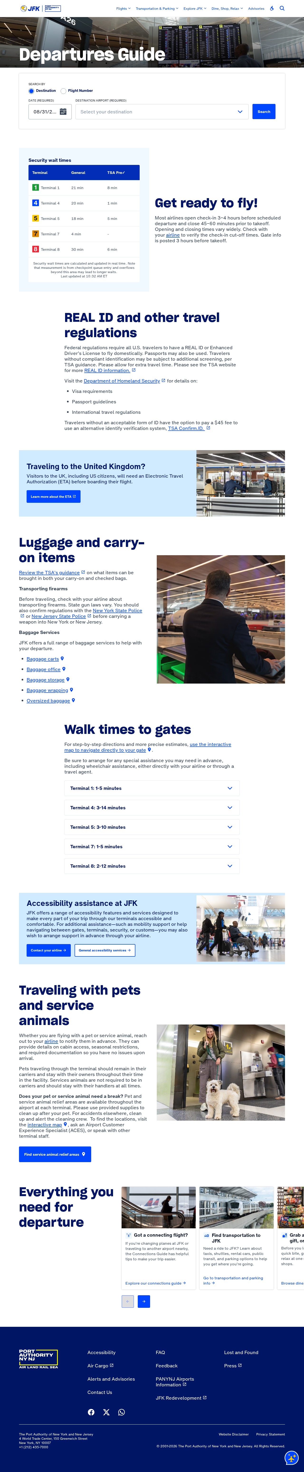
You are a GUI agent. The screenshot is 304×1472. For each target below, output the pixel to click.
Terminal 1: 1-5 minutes (96, 788)
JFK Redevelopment (178, 1398)
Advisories (256, 8)
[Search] (282, 8)
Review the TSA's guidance (52, 572)
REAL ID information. (110, 370)
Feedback (167, 1366)
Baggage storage (48, 679)
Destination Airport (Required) (101, 100)
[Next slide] (144, 1301)
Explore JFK (193, 8)
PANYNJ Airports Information (175, 1382)
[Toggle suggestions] (240, 112)
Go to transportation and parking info (233, 1280)
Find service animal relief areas (51, 1154)
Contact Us (99, 1392)
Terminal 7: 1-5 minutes (96, 846)
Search (264, 111)
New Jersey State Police (62, 616)
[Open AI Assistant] (291, 1459)
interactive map (48, 1124)
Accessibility (101, 1352)
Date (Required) (41, 100)
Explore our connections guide (153, 1283)
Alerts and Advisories (111, 1379)
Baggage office (46, 669)
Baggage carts (46, 659)
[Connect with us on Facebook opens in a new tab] (91, 1412)
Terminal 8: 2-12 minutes (98, 866)
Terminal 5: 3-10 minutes (98, 827)
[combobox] (162, 111)
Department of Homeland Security (125, 380)
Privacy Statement (270, 1434)
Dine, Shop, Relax (225, 8)
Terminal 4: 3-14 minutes (98, 807)
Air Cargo (97, 1366)
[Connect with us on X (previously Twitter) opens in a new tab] (106, 1412)
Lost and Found (241, 1352)
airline (173, 235)
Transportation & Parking (155, 8)
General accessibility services (102, 950)
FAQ (160, 1352)
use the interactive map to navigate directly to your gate (147, 747)
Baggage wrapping (50, 690)
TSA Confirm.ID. (189, 428)
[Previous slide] (128, 1301)
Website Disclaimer (234, 1434)
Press (230, 1366)
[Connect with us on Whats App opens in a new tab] (121, 1412)
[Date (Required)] (63, 112)
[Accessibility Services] (272, 8)
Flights (121, 8)
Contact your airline (46, 950)
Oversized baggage (51, 700)
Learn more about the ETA (51, 496)
